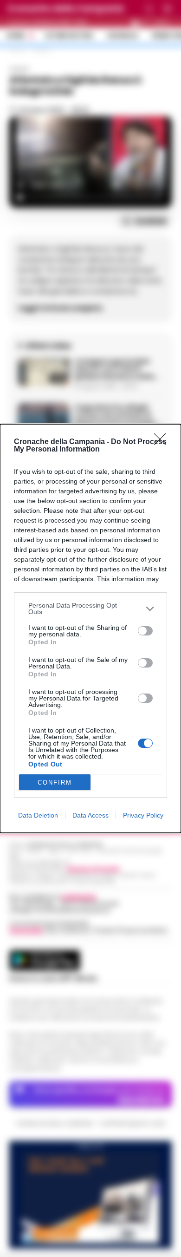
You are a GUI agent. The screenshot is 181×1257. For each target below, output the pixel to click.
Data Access (90, 815)
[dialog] (90, 628)
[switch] (145, 630)
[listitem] (90, 608)
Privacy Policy (143, 815)
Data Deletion (38, 815)
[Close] (163, 442)
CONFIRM (55, 782)
